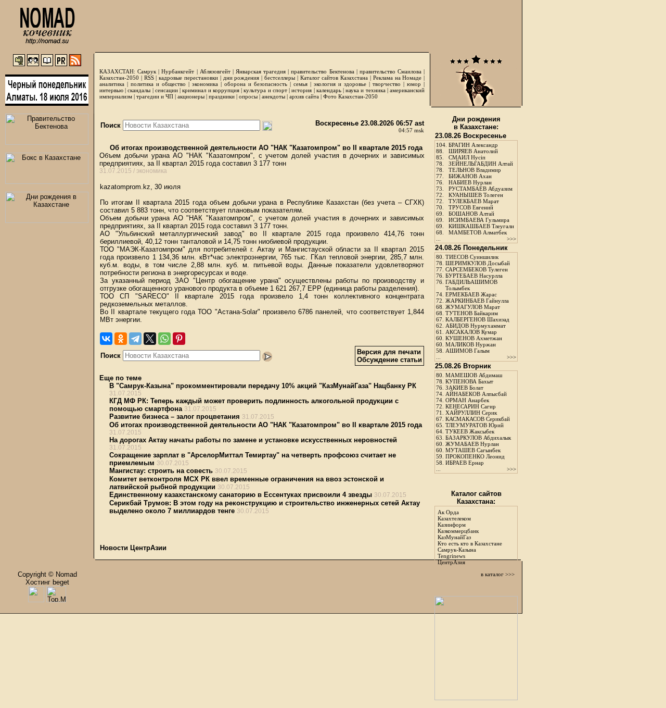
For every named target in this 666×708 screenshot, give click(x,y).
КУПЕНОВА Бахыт (469, 381)
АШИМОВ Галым (467, 350)
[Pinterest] (179, 338)
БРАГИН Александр (473, 145)
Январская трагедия (261, 71)
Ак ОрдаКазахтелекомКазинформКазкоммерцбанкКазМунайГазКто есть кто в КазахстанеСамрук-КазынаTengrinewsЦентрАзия (470, 537)
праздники (222, 96)
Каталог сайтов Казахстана (334, 77)
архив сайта (304, 96)
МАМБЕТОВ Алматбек (478, 232)
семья (300, 84)
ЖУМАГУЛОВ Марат (472, 307)
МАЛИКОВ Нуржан (470, 344)
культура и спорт (265, 90)
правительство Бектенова (322, 71)
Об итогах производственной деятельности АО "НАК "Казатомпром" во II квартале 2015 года (265, 148)
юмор (414, 84)
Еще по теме (120, 378)
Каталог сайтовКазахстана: (476, 497)
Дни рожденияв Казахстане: (476, 123)
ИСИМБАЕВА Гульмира (479, 220)
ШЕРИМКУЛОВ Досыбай (477, 263)
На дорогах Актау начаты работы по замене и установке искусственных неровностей (253, 440)
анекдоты (273, 96)
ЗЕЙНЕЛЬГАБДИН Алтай (481, 163)
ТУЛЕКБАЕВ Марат (474, 201)
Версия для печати (389, 352)
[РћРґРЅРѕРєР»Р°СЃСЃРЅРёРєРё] (120, 338)
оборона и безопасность (255, 84)
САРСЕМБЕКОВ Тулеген (476, 269)
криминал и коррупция (210, 90)
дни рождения (241, 77)
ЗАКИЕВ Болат (464, 387)
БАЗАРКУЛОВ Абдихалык (478, 437)
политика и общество (158, 84)
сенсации (166, 90)
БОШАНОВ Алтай (471, 213)
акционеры (190, 96)
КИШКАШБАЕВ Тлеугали (481, 226)
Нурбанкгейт (177, 71)
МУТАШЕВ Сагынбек (473, 450)
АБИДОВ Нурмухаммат (475, 325)
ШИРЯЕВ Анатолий (473, 151)
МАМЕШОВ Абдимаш (473, 375)
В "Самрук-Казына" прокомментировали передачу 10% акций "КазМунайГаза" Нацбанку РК (262, 386)
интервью (111, 90)
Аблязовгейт (215, 71)
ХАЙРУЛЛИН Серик (471, 412)
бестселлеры (279, 77)
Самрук (146, 71)
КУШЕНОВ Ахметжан (473, 338)
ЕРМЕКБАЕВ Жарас (471, 294)
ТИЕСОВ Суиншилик (471, 257)
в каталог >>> (498, 574)
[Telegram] (135, 338)
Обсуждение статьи (389, 360)
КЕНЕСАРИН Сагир (470, 406)
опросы (248, 96)
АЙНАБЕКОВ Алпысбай (476, 394)
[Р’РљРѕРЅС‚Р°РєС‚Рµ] (106, 338)
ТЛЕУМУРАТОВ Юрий (474, 425)
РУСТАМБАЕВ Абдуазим (481, 188)
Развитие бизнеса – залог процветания (174, 416)
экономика (205, 84)
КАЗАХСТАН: (117, 71)
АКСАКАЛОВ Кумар (471, 332)
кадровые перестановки (188, 77)
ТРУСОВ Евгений (471, 207)
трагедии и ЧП (154, 96)
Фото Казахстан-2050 (350, 96)
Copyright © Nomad (47, 574)
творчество (387, 84)
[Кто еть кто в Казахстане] (476, 698)
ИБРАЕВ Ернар (464, 462)
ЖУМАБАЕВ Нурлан (472, 444)
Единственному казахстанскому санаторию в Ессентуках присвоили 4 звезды (240, 495)
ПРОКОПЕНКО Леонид (475, 456)
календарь (328, 90)
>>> (511, 238)
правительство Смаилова (390, 71)
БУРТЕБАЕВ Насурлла (474, 275)
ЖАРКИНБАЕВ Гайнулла (477, 300)
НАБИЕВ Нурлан (470, 182)
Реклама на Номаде (397, 77)
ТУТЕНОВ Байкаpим (471, 313)
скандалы (138, 90)
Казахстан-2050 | (121, 77)
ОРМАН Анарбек (467, 400)
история (301, 90)
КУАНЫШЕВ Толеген (476, 195)
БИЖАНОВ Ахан (470, 176)
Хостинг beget (47, 582)
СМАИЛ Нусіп (467, 157)
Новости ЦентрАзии (133, 548)
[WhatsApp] (164, 338)
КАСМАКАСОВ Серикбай (477, 419)
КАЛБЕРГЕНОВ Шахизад (477, 319)
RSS (149, 77)
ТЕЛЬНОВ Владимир (475, 170)
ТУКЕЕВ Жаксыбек (469, 431)
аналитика (111, 84)
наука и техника (365, 90)
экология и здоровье (340, 84)
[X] (150, 338)
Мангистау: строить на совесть (161, 471)
